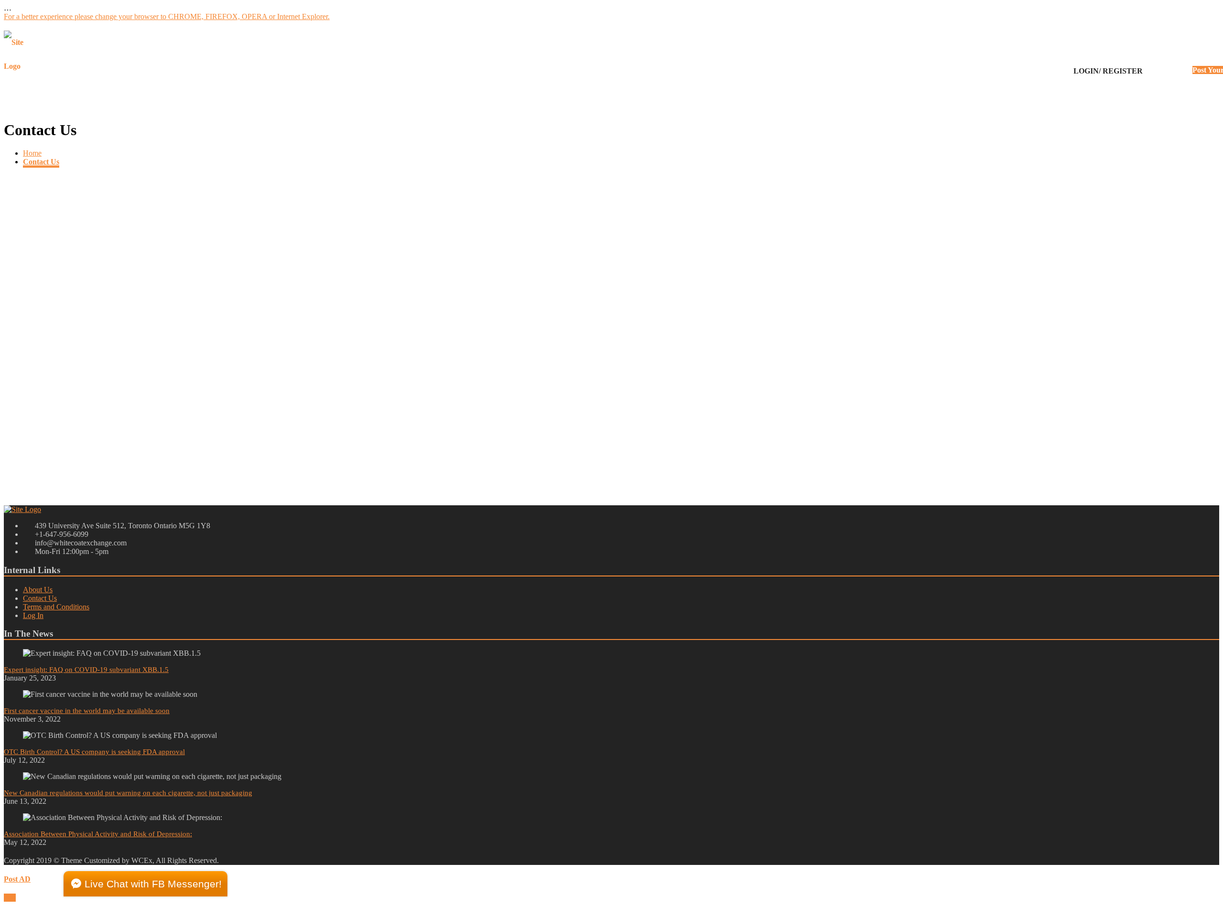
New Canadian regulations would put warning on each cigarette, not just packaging (128, 793)
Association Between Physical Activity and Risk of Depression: (98, 834)
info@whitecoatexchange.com (50, 467)
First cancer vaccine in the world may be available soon (87, 710)
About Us (38, 590)
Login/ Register (1108, 71)
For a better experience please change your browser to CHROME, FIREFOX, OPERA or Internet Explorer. (167, 16)
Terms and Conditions (56, 607)
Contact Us (41, 162)
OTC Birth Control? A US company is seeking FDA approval (94, 752)
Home (32, 153)
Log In (33, 615)
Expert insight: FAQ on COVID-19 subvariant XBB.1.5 (86, 669)
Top (10, 898)
